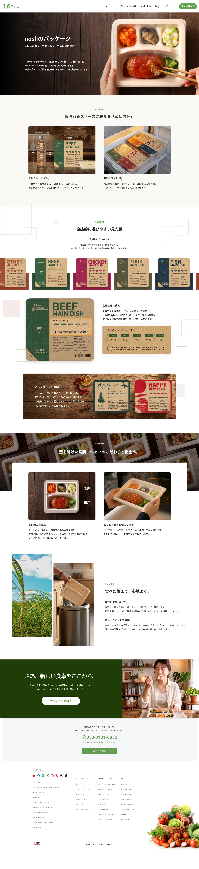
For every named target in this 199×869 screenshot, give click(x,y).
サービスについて (106, 778)
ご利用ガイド (103, 804)
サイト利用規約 (38, 818)
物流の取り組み (127, 794)
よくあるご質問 (104, 799)
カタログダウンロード (106, 815)
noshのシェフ (81, 804)
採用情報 (36, 798)
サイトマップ (38, 828)
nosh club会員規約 (105, 819)
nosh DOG (125, 819)
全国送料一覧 (103, 809)
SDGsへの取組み (127, 804)
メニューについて (83, 778)
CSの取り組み (126, 799)
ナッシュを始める (61, 701)
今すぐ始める (188, 6)
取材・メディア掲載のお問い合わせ (46, 787)
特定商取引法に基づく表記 (43, 823)
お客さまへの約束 (127, 6)
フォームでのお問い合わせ (99, 751)
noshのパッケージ (83, 809)
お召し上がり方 (81, 799)
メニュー (109, 6)
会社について (127, 778)
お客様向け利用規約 (40, 812)
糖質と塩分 (80, 794)
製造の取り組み (127, 789)
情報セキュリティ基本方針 (43, 808)
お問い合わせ (38, 782)
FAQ (157, 6)
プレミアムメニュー (83, 789)
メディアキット (38, 792)
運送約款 (124, 815)
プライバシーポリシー (41, 802)
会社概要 (124, 784)
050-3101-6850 (102, 737)
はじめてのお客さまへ (106, 784)
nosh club (145, 6)
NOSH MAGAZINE (127, 809)
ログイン (168, 6)
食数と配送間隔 (104, 794)
